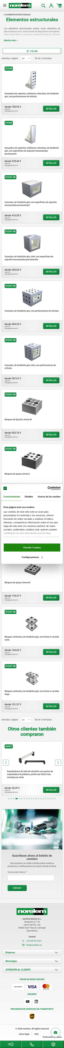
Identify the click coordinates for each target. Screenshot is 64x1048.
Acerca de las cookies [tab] (49, 496)
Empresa (10, 952)
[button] (8, 798)
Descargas (11, 961)
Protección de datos (52, 1037)
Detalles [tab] (29, 496)
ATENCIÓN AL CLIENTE (18, 969)
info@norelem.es (34, 945)
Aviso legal (24, 1034)
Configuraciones (30, 557)
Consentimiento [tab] (11, 496)
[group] (32, 768)
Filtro (34, 51)
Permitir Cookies (32, 547)
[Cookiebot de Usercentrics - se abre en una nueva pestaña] (48, 488)
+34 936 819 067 (34, 941)
